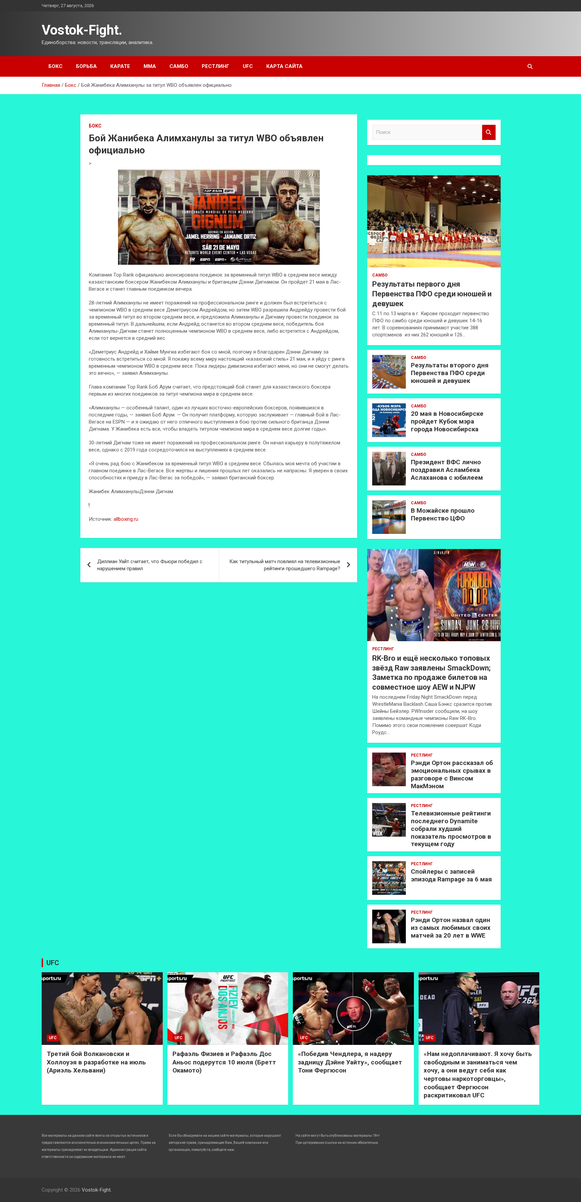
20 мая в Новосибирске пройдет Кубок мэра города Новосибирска (447, 421)
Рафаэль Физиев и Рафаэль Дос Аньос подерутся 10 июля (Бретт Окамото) (224, 1062)
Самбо (178, 66)
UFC (248, 66)
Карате (120, 66)
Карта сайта (284, 66)
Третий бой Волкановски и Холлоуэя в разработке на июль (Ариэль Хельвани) (96, 1062)
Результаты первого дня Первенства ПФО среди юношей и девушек (432, 293)
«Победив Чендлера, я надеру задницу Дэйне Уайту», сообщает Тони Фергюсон (350, 1062)
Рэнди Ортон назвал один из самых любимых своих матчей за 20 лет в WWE (451, 927)
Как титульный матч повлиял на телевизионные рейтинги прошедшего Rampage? (284, 565)
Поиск (489, 132)
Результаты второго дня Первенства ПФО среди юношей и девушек (450, 373)
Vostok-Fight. (82, 30)
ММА (150, 66)
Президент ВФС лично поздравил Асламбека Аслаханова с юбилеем (447, 469)
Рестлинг (215, 66)
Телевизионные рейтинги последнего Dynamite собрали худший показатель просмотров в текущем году (451, 828)
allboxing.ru (126, 519)
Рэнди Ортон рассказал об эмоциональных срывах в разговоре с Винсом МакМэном (452, 774)
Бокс (55, 66)
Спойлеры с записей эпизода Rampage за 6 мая (451, 875)
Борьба (86, 66)
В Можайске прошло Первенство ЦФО (442, 514)
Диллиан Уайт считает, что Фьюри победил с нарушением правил (149, 565)
